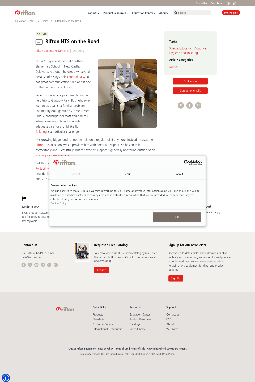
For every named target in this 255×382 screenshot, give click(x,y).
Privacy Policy (105, 348)
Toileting (41, 132)
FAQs (169, 319)
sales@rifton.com (31, 257)
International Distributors (107, 329)
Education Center (142, 13)
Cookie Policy (58, 203)
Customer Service (103, 324)
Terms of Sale (137, 348)
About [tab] (179, 173)
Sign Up (175, 278)
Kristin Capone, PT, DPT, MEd (52, 50)
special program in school (52, 155)
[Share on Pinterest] (199, 107)
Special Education (181, 48)
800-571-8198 (231, 12)
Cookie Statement (176, 348)
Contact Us (172, 314)
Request (102, 270)
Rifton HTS (43, 145)
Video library (137, 329)
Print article (190, 81)
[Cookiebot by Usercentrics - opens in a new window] (186, 162)
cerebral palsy (76, 77)
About (163, 13)
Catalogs (135, 324)
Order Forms (217, 3)
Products (92, 13)
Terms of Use (121, 348)
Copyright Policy (156, 348)
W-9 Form (172, 329)
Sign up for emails (190, 90)
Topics (44, 21)
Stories (173, 67)
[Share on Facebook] (190, 107)
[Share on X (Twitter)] (182, 107)
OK (177, 217)
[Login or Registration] (229, 3)
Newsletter (201, 3)
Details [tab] (127, 173)
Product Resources (114, 13)
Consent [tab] (75, 173)
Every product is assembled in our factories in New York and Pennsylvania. (39, 217)
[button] (6, 378)
